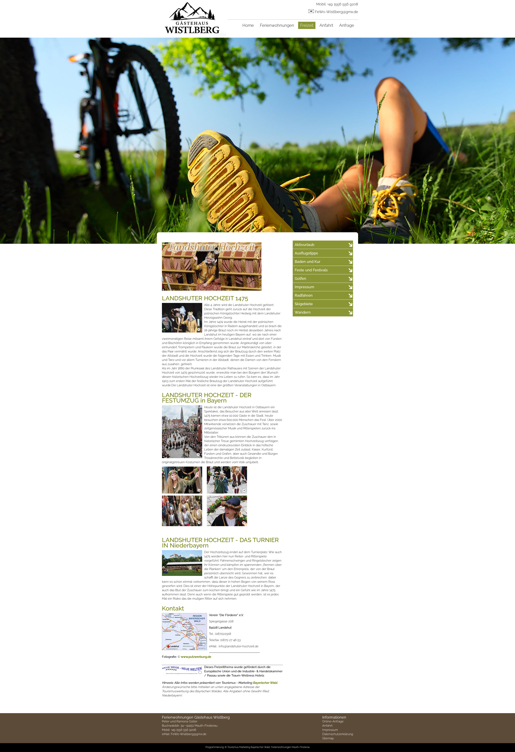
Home (248, 25)
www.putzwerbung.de (196, 657)
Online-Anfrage (333, 721)
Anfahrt (326, 25)
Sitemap (328, 738)
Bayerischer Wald (265, 683)
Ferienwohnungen (277, 25)
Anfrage (346, 25)
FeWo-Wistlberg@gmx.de (336, 12)
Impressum (330, 730)
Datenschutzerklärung (337, 734)
